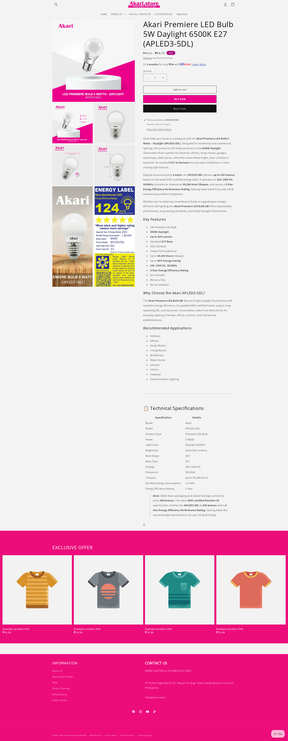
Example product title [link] (16, 629)
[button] (56, 4)
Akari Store (64, 735)
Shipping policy (145, 735)
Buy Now (10, 534)
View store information (159, 129)
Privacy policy (111, 735)
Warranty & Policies (62, 676)
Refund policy (59, 694)
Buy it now (180, 108)
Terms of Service (61, 688)
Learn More (199, 64)
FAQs (55, 682)
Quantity (147, 71)
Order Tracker (59, 700)
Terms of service (127, 735)
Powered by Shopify (77, 735)
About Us (57, 670)
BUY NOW (180, 99)
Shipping (147, 58)
